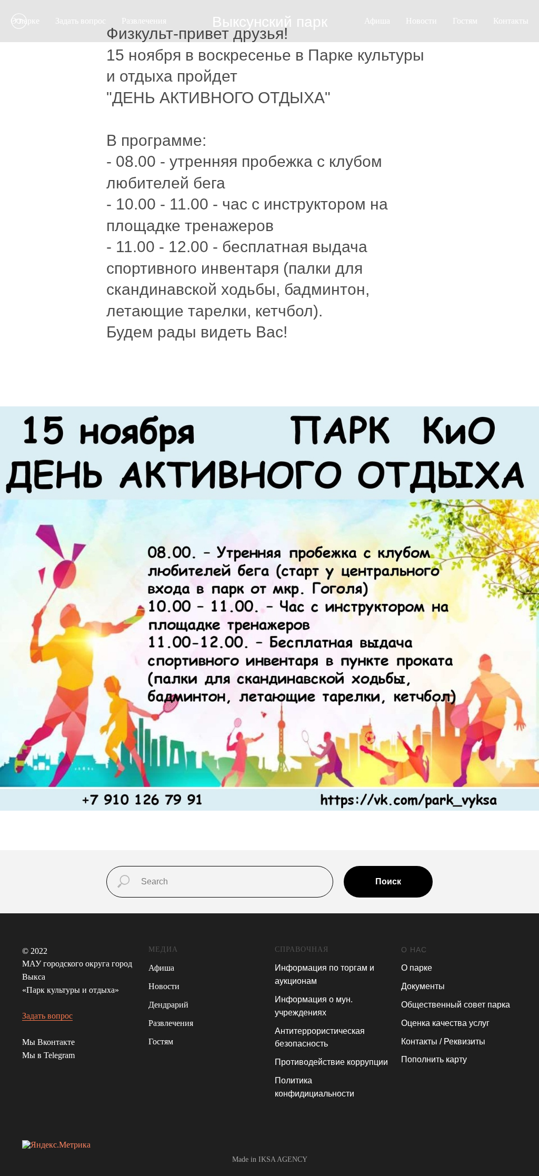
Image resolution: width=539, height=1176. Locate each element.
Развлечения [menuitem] (144, 20)
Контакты (510, 20)
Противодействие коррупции (331, 1062)
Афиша (377, 20)
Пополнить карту (434, 1059)
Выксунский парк (269, 22)
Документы (423, 986)
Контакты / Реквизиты (443, 1041)
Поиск (388, 881)
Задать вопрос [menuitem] (80, 20)
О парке (416, 967)
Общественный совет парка (455, 1004)
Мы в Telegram (48, 1055)
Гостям (465, 20)
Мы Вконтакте (48, 1042)
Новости (421, 20)
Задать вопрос (47, 1015)
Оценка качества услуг (445, 1023)
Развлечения (170, 1023)
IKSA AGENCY (282, 1159)
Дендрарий (168, 1004)
